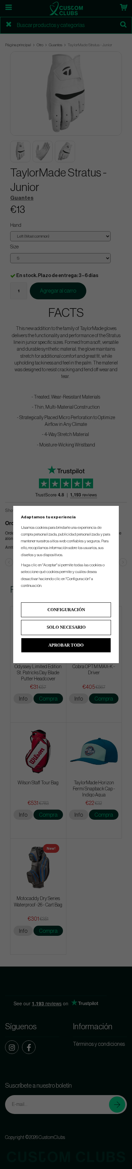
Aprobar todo (66, 645)
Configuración (66, 609)
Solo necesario (66, 627)
